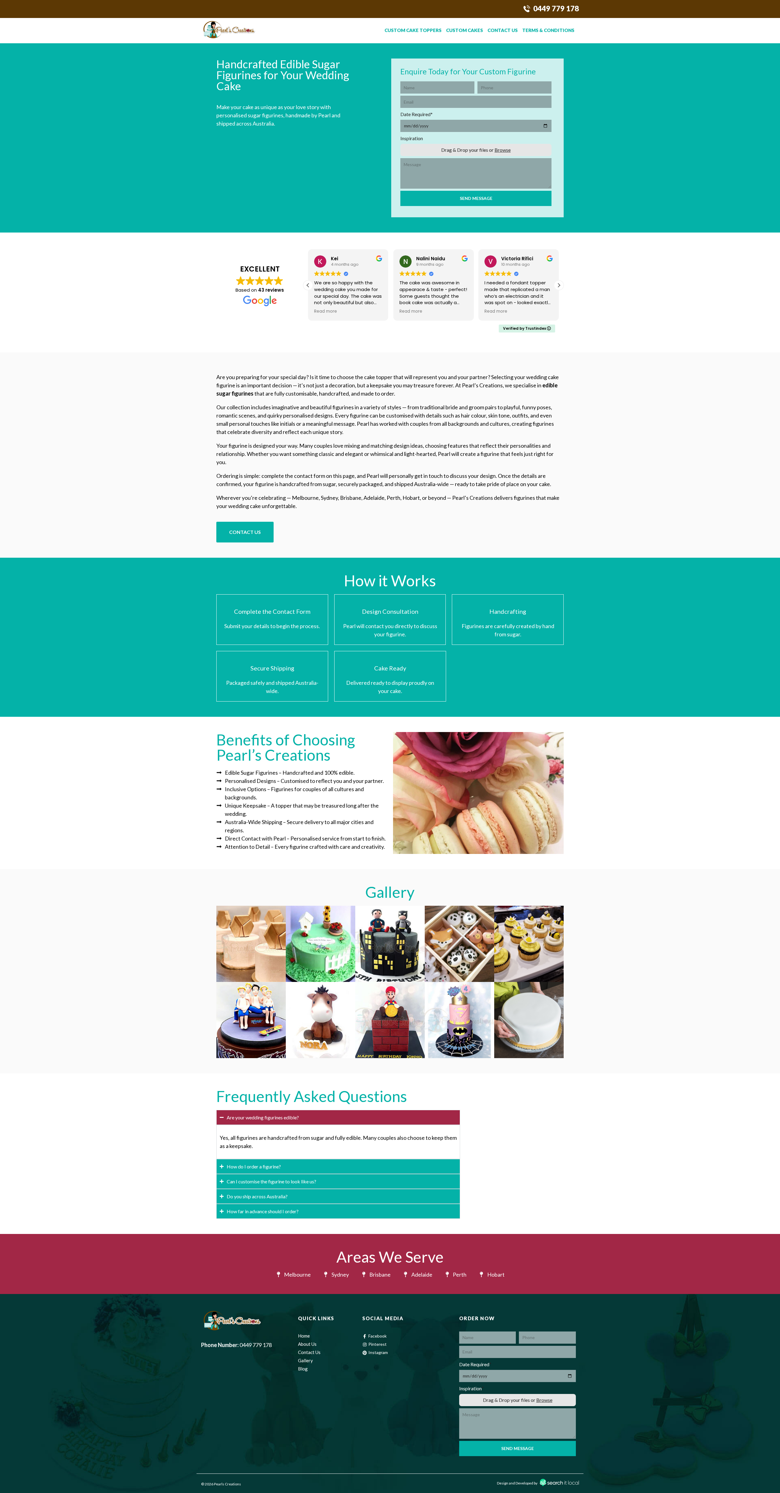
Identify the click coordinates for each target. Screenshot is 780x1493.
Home (304, 1335)
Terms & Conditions (548, 30)
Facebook (377, 1335)
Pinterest (377, 1344)
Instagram (378, 1352)
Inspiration (411, 138)
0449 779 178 (556, 8)
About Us (307, 1344)
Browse (503, 150)
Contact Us (503, 30)
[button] (558, 285)
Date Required (416, 114)
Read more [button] (325, 311)
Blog (303, 1368)
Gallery (305, 1360)
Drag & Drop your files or (476, 150)
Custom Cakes (464, 30)
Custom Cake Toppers (413, 30)
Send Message (476, 198)
